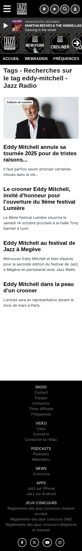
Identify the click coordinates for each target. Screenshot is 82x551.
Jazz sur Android (41, 493)
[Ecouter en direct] (54, 9)
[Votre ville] (44, 9)
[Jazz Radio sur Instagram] (60, 542)
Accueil (11, 59)
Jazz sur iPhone (41, 488)
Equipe (41, 398)
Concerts (41, 434)
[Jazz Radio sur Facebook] (22, 542)
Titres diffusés (41, 408)
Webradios (36, 59)
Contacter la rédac (41, 439)
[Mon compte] (75, 9)
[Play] (6, 25)
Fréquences (66, 59)
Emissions (41, 403)
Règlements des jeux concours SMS (41, 519)
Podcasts (41, 454)
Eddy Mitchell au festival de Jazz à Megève (39, 246)
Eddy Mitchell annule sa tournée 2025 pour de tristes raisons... (40, 153)
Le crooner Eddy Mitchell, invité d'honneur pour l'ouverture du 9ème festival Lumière (39, 198)
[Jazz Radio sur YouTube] (47, 542)
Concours (41, 474)
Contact (41, 392)
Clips (41, 428)
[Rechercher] (64, 9)
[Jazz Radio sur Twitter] (34, 542)
